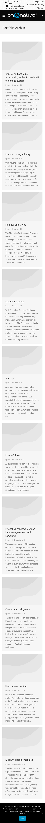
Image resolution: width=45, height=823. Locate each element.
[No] (42, 813)
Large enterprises (14, 301)
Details (22, 55)
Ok (22, 818)
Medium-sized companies (19, 759)
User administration (16, 686)
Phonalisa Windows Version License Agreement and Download (20, 532)
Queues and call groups (17, 609)
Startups (10, 378)
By (7, 85)
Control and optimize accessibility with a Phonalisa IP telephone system (22, 77)
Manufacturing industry (17, 154)
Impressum (39, 1)
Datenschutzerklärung (35, 5)
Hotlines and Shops (15, 224)
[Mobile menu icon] (3, 15)
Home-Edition (12, 455)
